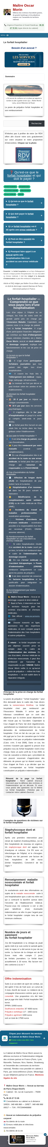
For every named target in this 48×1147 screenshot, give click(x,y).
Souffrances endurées (15, 1009)
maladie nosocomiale (26, 893)
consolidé (9, 996)
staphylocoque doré (18, 847)
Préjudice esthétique (14, 1012)
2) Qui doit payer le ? (20, 215)
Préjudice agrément (13, 1015)
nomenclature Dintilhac (23, 705)
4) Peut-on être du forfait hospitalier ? (20, 241)
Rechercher (36, 123)
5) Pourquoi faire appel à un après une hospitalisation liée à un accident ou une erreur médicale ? (22, 258)
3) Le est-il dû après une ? (21, 228)
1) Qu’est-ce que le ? (19, 203)
